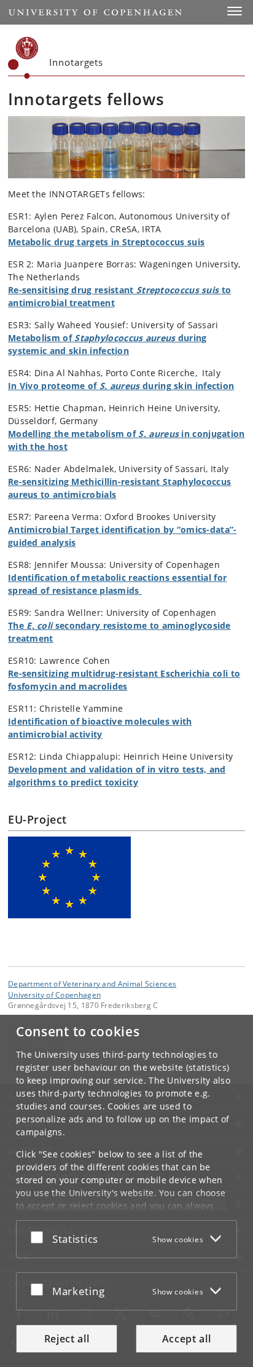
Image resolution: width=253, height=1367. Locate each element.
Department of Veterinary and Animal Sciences (92, 983)
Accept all (186, 1338)
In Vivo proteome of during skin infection (121, 386)
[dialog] (126, 1191)
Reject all (67, 1338)
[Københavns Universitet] (23, 58)
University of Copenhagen (54, 994)
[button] (234, 11)
